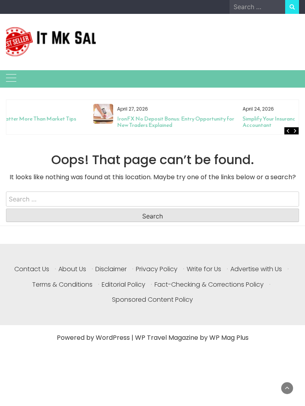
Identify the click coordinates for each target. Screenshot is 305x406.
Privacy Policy (157, 269)
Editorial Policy (123, 284)
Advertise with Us (256, 269)
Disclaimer (111, 269)
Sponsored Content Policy (152, 299)
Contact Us (31, 269)
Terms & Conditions (62, 284)
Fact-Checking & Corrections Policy (209, 284)
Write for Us (204, 269)
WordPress (113, 337)
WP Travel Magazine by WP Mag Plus (192, 337)
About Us (72, 269)
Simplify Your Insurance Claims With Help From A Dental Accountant (230, 122)
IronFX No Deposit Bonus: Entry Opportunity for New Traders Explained (96, 122)
